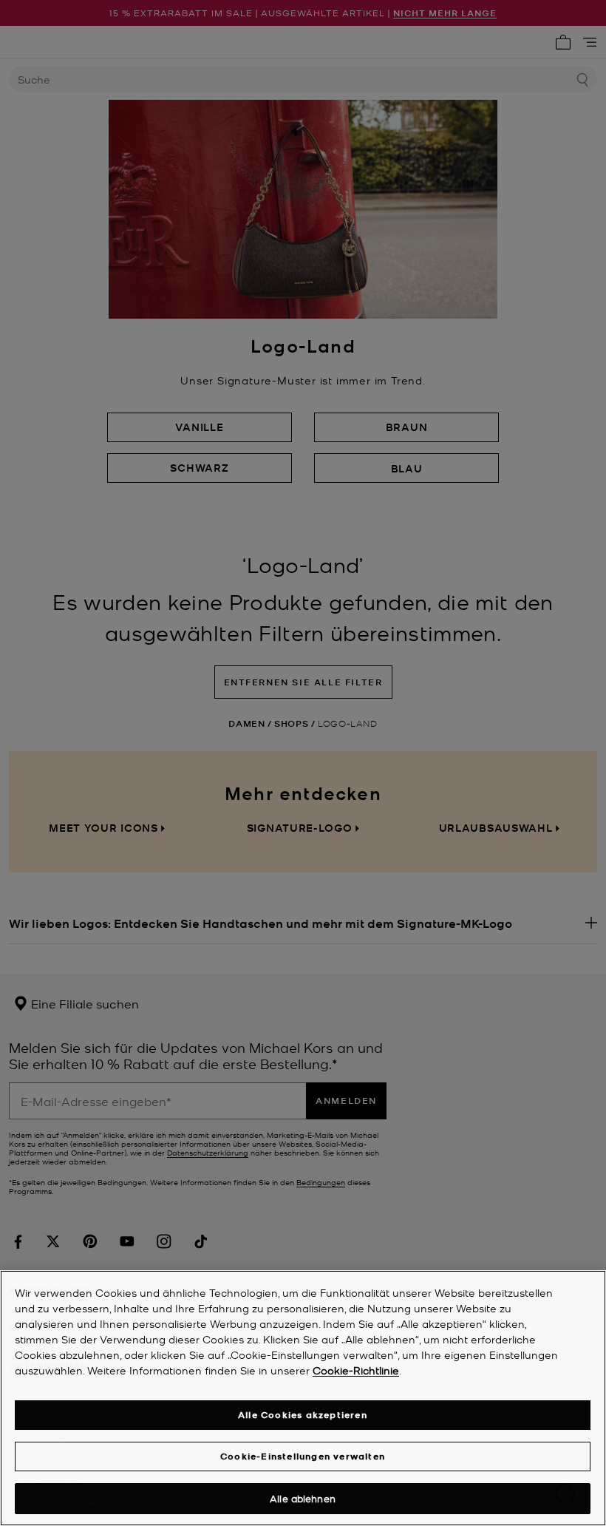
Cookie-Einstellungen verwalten (302, 1456)
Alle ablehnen (303, 1498)
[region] (303, 1398)
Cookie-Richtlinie (356, 1370)
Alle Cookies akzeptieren (302, 1414)
